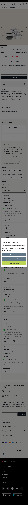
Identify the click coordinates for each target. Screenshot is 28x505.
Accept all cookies (14, 263)
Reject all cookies (14, 259)
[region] (14, 252)
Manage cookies (14, 254)
